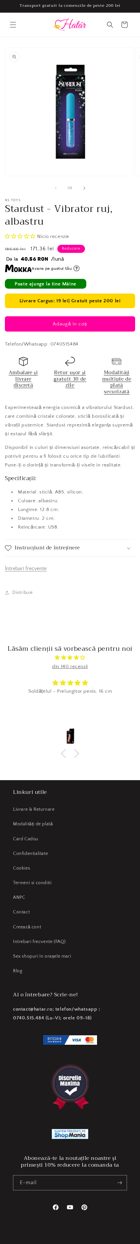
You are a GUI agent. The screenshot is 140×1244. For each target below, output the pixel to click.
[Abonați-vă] (119, 1182)
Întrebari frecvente (26, 568)
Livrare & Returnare (33, 809)
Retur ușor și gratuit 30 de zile (70, 378)
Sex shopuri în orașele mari (42, 956)
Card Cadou (25, 839)
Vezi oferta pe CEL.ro (106, 1235)
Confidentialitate (30, 853)
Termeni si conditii (32, 882)
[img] (70, 657)
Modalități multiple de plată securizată (117, 382)
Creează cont (27, 927)
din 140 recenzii (70, 666)
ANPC (19, 897)
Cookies (21, 868)
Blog (17, 971)
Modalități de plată (33, 824)
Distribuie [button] (22, 592)
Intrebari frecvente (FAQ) (39, 941)
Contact (21, 912)
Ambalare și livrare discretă (23, 378)
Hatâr (30, 1239)
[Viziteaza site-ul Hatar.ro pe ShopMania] (70, 1135)
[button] (13, 25)
